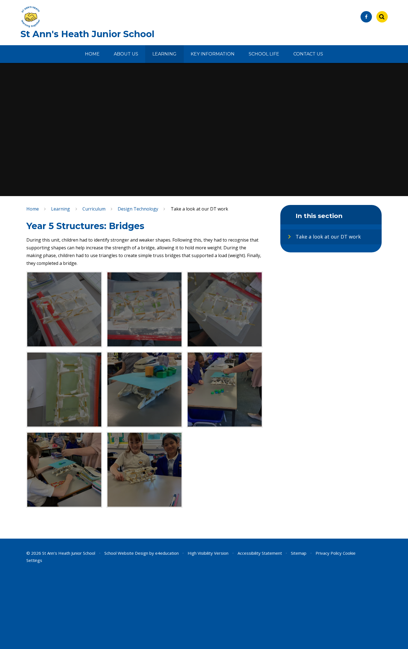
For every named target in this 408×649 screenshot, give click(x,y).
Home (32, 209)
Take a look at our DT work (199, 209)
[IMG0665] (144, 390)
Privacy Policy (329, 553)
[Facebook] (366, 16)
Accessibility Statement (260, 553)
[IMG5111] (64, 390)
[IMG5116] (64, 309)
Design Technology (138, 209)
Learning (60, 209)
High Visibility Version (208, 553)
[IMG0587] (225, 390)
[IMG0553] (144, 470)
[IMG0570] (64, 470)
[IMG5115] (144, 309)
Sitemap (298, 553)
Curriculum (93, 209)
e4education (167, 553)
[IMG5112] (225, 309)
